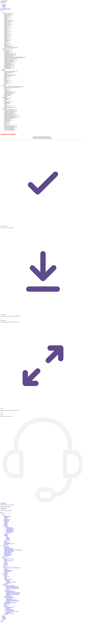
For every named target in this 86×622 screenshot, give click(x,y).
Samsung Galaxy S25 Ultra (8, 548)
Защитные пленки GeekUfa (11, 591)
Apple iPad (6, 535)
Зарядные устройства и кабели (9, 597)
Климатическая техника (8, 570)
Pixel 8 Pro (6, 563)
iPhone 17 (6, 518)
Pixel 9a (5, 561)
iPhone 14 (6, 524)
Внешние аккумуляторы (8, 596)
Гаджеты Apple (7, 542)
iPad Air (7, 537)
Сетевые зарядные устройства (11, 599)
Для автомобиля (7, 603)
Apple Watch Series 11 (10, 528)
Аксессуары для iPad (9, 610)
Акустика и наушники (8, 579)
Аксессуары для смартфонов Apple (12, 587)
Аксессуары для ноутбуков (8, 613)
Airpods (5, 533)
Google (3, 70)
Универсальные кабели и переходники (13, 600)
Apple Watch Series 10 (10, 531)
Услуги (7, 589)
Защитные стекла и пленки (9, 590)
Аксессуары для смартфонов (9, 585)
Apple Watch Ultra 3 (9, 527)
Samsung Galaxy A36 (7, 553)
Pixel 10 (5, 559)
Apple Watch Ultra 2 (9, 530)
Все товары (6, 544)
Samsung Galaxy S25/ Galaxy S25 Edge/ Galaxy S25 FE (13, 549)
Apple (3, 12)
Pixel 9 (5, 562)
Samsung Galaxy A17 (7, 555)
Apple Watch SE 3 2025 (10, 529)
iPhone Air (6, 517)
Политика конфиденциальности (5, 506)
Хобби (5, 577)
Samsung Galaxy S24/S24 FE (9, 551)
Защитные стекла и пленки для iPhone (12, 594)
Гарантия (4, 618)
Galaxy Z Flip (6, 546)
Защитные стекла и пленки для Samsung (13, 592)
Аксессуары (4, 108)
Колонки (7, 580)
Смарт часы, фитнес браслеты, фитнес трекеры (12, 567)
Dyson (3, 69)
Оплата (3, 4)
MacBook (6, 534)
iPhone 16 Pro (6, 520)
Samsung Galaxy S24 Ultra (8, 550)
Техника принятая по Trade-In (9, 543)
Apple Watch (6, 526)
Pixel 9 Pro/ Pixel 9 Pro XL (8, 560)
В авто (5, 568)
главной (46, 137)
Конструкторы (6, 576)
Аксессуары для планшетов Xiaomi (12, 611)
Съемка (5, 578)
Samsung (3, 545)
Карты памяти (6, 604)
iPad (7, 536)
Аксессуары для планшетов (9, 609)
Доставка (4, 5)
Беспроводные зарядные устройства (10, 602)
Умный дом (6, 569)
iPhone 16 (6, 522)
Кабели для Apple (9, 598)
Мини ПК (6, 541)
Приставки (6, 574)
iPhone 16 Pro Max (7, 519)
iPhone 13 (6, 525)
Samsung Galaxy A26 (7, 554)
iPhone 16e (6, 523)
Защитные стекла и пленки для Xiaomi (12, 593)
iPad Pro (7, 539)
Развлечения (4, 97)
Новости (3, 615)
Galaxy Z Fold (6, 547)
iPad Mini (7, 538)
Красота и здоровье (7, 571)
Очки (5, 605)
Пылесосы (6, 572)
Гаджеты (3, 85)
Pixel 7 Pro (6, 564)
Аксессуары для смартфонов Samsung (12, 588)
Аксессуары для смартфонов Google (12, 586)
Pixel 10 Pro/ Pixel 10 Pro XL (9, 558)
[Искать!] (10, 513)
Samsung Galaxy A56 (7, 552)
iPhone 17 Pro (6, 516)
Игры (5, 575)
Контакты (4, 619)
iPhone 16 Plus (6, 521)
